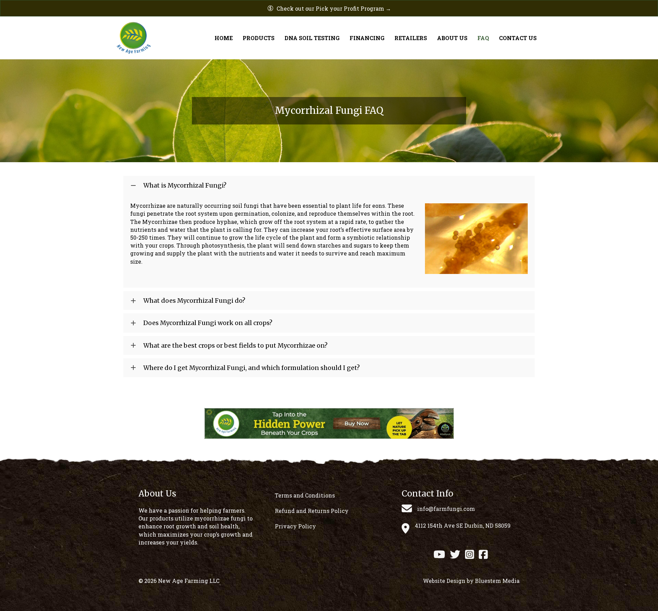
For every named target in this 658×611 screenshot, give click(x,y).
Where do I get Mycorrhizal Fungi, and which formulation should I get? (251, 368)
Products (259, 37)
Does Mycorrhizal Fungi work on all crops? (207, 323)
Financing (367, 37)
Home (224, 37)
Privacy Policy (295, 526)
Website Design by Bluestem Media (471, 580)
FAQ (483, 37)
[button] (329, 185)
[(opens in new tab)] (329, 422)
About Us (452, 37)
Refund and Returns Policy (312, 510)
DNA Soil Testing (312, 37)
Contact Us (518, 37)
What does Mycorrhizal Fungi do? (194, 300)
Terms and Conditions (305, 495)
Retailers (410, 37)
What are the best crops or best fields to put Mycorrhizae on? (235, 345)
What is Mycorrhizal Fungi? (185, 185)
